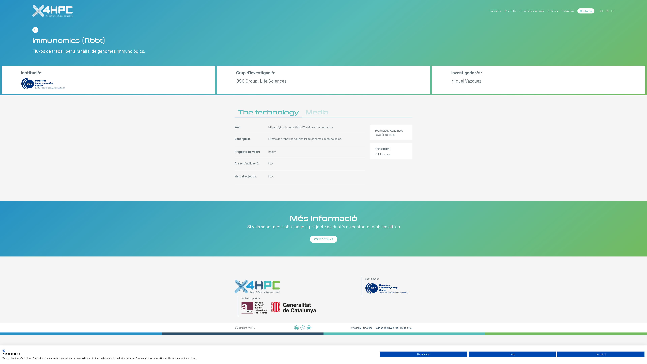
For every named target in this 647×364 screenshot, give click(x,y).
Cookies (368, 327)
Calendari (568, 11)
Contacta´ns (323, 239)
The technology (268, 112)
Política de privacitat (386, 327)
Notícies (553, 11)
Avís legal (356, 327)
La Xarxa (495, 11)
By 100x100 (406, 327)
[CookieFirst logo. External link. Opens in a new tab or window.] (4, 350)
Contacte (586, 11)
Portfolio (510, 11)
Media (317, 112)
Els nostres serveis (532, 11)
